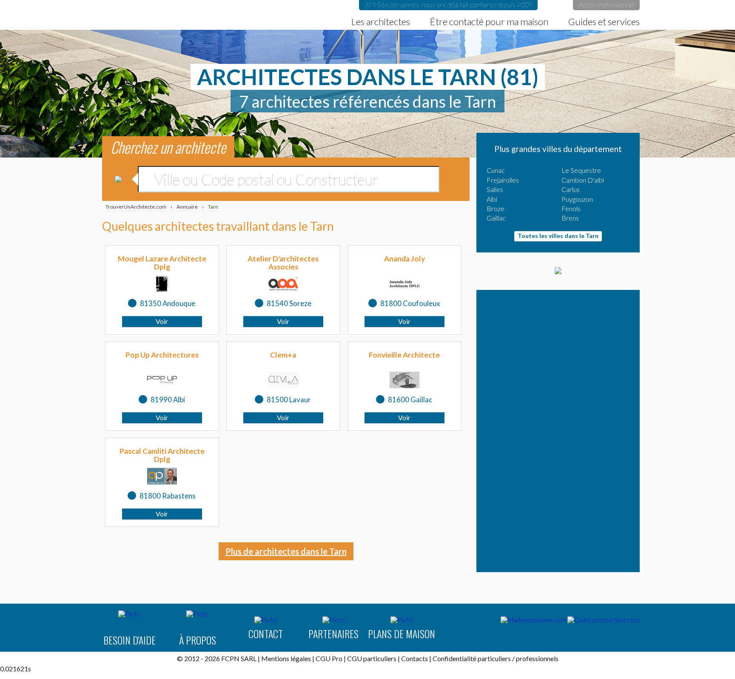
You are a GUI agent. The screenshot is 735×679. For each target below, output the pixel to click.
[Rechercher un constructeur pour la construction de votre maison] (603, 619)
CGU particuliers (371, 658)
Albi (492, 199)
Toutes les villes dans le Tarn (558, 235)
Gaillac (496, 218)
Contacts (414, 658)
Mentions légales (286, 658)
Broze (495, 208)
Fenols (571, 208)
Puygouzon (577, 199)
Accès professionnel (606, 4)
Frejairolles (503, 180)
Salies (495, 189)
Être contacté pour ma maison (489, 21)
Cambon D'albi (582, 180)
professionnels (537, 658)
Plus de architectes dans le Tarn (286, 551)
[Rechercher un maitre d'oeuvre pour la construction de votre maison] (533, 619)
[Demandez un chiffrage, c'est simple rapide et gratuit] (558, 271)
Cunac (496, 170)
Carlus (570, 189)
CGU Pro (329, 658)
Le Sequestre (581, 170)
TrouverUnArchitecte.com (111, 15)
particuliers (494, 658)
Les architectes (380, 21)
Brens (570, 218)
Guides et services (604, 21)
